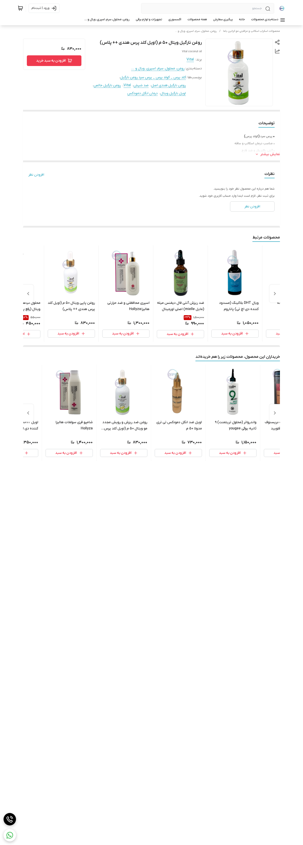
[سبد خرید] (20, 8)
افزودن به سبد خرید (51, 60)
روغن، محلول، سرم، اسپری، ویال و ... (196, 31)
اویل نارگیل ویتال (173, 93)
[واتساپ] (10, 835)
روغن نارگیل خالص (107, 85)
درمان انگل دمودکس (142, 93)
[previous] (275, 293)
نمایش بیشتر (270, 154)
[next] (28, 293)
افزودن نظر (36, 174)
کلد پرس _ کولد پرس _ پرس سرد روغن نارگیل (153, 77)
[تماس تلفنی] (10, 819)
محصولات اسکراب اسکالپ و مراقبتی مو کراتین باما (251, 31)
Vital (190, 59)
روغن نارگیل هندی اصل (168, 85)
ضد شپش (141, 85)
